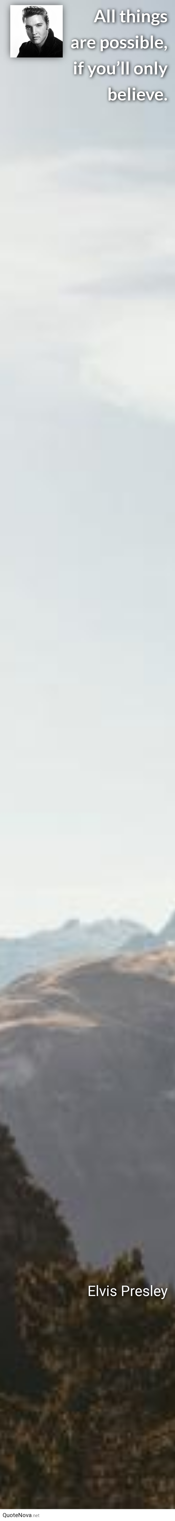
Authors (62, 1515)
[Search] (166, 1515)
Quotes (94, 1515)
